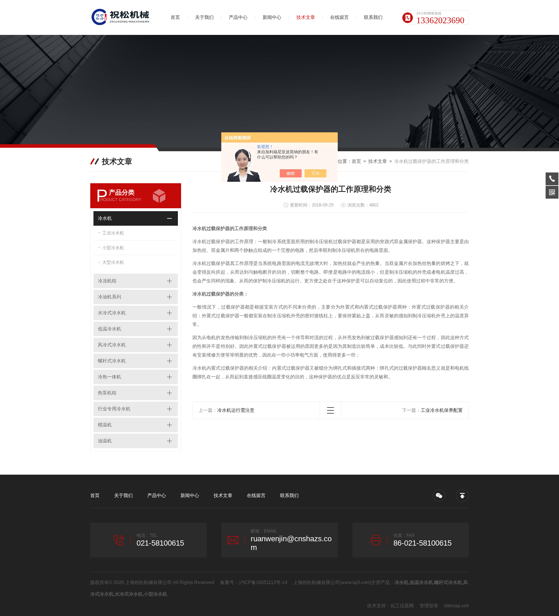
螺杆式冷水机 (112, 360)
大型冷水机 (113, 262)
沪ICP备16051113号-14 (263, 582)
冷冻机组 (107, 280)
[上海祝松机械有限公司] (120, 17)
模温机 (105, 424)
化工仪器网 (402, 605)
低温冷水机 (109, 328)
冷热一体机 (109, 376)
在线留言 (339, 17)
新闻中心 (272, 17)
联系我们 (373, 17)
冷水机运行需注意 (235, 410)
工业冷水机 (113, 232)
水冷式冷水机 (112, 312)
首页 (175, 17)
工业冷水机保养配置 (442, 410)
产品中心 (238, 17)
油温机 (105, 440)
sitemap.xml (456, 605)
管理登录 (429, 605)
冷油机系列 (109, 296)
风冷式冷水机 (112, 344)
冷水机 (105, 218)
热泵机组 (107, 392)
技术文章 (305, 17)
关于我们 (204, 17)
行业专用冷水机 (114, 408)
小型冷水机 (113, 247)
